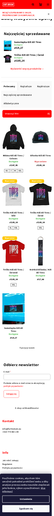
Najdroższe (43, 86)
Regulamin (7, 464)
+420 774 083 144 (10, 431)
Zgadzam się (26, 508)
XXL (20, 170)
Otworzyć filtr (12, 113)
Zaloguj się (11, 393)
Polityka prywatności (12, 468)
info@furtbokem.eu (11, 428)
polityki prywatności (13, 386)
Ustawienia (26, 499)
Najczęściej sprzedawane (18, 95)
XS (7, 170)
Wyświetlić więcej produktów (25, 68)
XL (11, 227)
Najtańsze (26, 86)
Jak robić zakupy (10, 460)
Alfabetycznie (11, 103)
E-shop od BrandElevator (27, 408)
